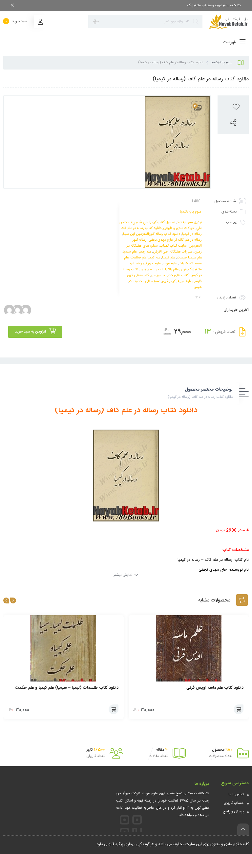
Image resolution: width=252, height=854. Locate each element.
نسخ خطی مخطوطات (144, 281)
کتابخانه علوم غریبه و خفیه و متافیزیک (214, 6)
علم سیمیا (129, 252)
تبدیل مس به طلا (189, 222)
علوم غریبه (170, 264)
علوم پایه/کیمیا (221, 63)
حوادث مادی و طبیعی (179, 228)
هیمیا (198, 287)
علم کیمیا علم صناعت (145, 258)
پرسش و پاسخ (233, 812)
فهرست (230, 42)
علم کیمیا (168, 258)
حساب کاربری (234, 803)
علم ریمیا (144, 252)
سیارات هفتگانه (181, 252)
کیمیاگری (169, 281)
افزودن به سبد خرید (30, 331)
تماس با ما (236, 795)
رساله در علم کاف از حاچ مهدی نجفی (175, 240)
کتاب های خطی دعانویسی (170, 275)
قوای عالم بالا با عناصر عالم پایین (163, 270)
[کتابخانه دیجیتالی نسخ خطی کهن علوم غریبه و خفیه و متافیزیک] (229, 21)
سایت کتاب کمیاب (173, 246)
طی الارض (160, 252)
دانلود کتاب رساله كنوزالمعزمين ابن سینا (151, 234)
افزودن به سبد (238, 709)
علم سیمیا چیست (189, 258)
